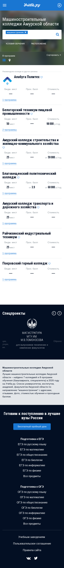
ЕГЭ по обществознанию (32, 454)
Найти (59, 34)
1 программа (9, 99)
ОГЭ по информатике (32, 513)
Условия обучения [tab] (15, 43)
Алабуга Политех (27, 77)
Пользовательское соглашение (32, 543)
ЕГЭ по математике (32, 449)
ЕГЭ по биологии (32, 460)
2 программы (9, 129)
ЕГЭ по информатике (32, 465)
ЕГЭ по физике (32, 470)
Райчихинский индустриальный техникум (26, 235)
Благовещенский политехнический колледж (29, 175)
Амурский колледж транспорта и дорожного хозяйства (27, 205)
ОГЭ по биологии (32, 507)
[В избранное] (41, 76)
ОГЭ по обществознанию (32, 502)
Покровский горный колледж (24, 263)
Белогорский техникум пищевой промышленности (27, 112)
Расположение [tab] (38, 43)
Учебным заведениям (31, 537)
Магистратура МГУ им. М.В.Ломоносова (32, 336)
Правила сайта (32, 550)
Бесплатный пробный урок (32, 426)
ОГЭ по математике (32, 497)
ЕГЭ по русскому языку (32, 444)
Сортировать (53, 55)
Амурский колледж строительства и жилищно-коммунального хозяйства (30, 142)
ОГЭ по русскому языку (32, 492)
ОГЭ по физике (32, 518)
